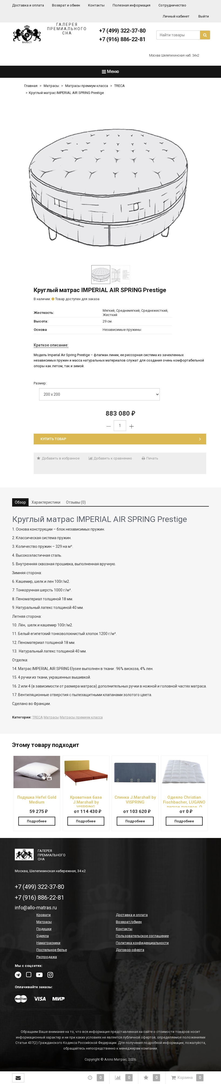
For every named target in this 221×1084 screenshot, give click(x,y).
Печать (152, 458)
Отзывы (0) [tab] (76, 502)
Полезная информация (131, 5)
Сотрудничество (172, 5)
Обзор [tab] (20, 502)
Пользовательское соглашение (142, 936)
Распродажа (46, 957)
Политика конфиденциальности (142, 943)
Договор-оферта (130, 950)
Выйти (203, 16)
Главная (30, 86)
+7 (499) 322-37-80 (122, 30)
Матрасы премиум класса (86, 86)
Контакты (96, 5)
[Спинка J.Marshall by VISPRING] (135, 787)
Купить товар (53, 439)
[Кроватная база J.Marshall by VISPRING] (86, 787)
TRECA (119, 86)
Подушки (43, 929)
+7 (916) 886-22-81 (122, 39)
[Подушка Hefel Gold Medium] (36, 787)
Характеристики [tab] (46, 502)
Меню (112, 71)
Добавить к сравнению (112, 458)
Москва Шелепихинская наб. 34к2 (174, 55)
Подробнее (37, 821)
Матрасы (51, 86)
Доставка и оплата (28, 5)
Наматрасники (48, 943)
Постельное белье (51, 950)
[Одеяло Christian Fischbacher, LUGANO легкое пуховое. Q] (184, 787)
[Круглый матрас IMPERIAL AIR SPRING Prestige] (110, 185)
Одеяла (42, 936)
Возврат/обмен (129, 922)
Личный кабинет (176, 16)
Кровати (43, 915)
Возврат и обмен (66, 5)
